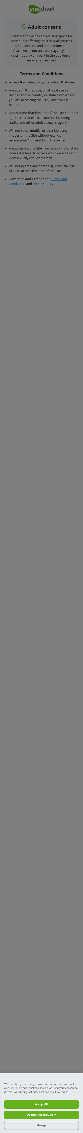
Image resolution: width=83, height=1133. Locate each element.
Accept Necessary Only (41, 1114)
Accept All (41, 1104)
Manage (41, 1125)
